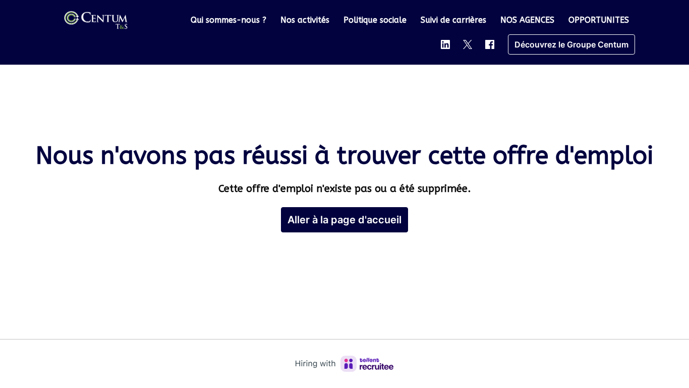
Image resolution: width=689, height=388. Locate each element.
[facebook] (490, 44)
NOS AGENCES (527, 20)
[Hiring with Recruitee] (344, 364)
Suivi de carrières (453, 20)
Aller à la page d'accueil (344, 220)
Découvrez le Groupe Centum (571, 44)
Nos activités (304, 20)
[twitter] (467, 44)
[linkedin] (445, 44)
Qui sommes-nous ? (228, 20)
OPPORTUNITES (598, 20)
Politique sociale (375, 20)
